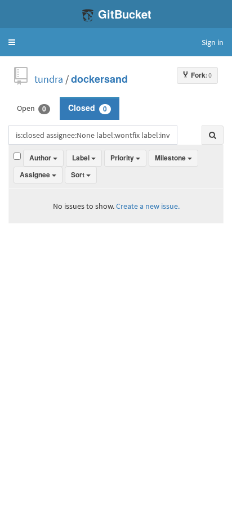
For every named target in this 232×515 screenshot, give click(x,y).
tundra (48, 79)
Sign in (213, 42)
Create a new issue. (148, 206)
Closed (87, 108)
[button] (12, 42)
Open (31, 108)
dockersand (99, 79)
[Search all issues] (213, 135)
